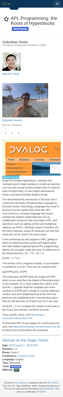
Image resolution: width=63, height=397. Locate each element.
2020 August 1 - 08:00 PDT (23, 345)
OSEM (42, 392)
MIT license (53, 383)
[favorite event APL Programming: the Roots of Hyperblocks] (6, 20)
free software (21, 383)
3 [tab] (18, 133)
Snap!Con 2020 (25, 356)
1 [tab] (5, 133)
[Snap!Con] (6, 4)
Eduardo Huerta (12, 120)
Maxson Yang (10, 73)
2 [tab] (12, 133)
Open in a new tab (10, 177)
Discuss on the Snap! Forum (25, 340)
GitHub (50, 389)
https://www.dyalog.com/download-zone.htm (37, 326)
